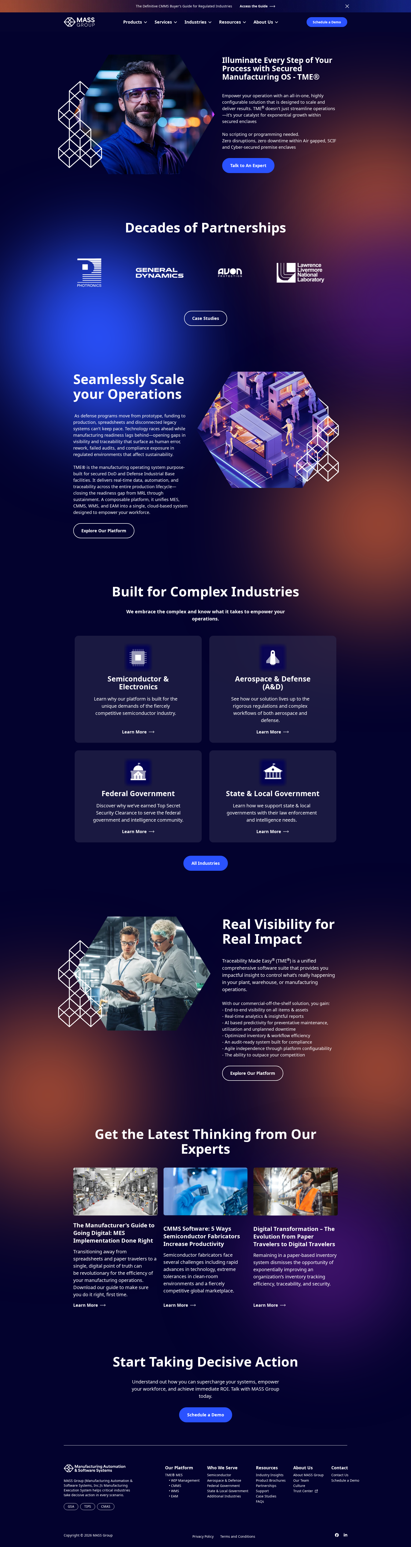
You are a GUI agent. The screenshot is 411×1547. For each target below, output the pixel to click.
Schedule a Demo (327, 22)
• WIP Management (182, 1480)
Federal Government (223, 1486)
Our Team (301, 1480)
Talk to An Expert (248, 165)
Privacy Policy (203, 1536)
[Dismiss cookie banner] (144, 1493)
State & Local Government (227, 1491)
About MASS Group (308, 1475)
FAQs (260, 1501)
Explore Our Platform (103, 530)
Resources (230, 22)
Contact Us (339, 1475)
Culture (299, 1486)
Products (132, 22)
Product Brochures (271, 1480)
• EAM (171, 1496)
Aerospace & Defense (224, 1480)
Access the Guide (254, 6)
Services (163, 22)
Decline (132, 1530)
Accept (105, 1530)
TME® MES (174, 1475)
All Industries (205, 863)
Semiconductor (219, 1475)
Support (262, 1491)
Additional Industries (224, 1496)
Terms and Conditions (237, 1536)
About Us (263, 22)
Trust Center (303, 1491)
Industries (195, 22)
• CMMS (173, 1486)
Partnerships (266, 1486)
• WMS (172, 1491)
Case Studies (205, 318)
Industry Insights (270, 1475)
